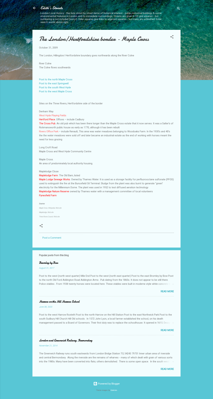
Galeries (113, 390)
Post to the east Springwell (54, 83)
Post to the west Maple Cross (55, 91)
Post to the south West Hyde (55, 87)
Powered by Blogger (108, 383)
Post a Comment (51, 237)
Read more (167, 291)
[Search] (179, 9)
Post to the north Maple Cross (55, 79)
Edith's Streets (51, 8)
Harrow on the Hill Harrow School (59, 302)
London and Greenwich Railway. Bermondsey (65, 340)
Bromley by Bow (48, 263)
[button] (172, 37)
